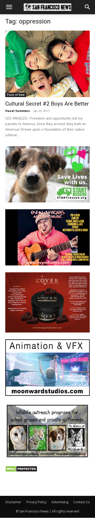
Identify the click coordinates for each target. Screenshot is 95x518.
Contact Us (81, 502)
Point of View (16, 95)
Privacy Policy (36, 502)
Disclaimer (13, 502)
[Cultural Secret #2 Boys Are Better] (47, 64)
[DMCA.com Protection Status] (21, 470)
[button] (9, 7)
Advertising (59, 502)
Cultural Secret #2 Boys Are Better (47, 104)
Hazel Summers (17, 111)
